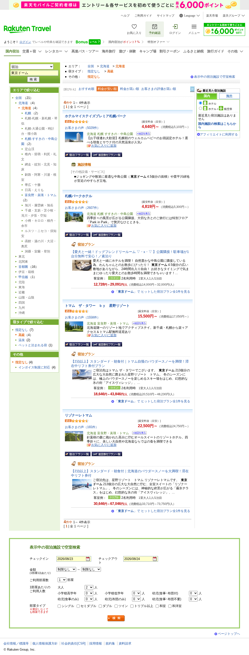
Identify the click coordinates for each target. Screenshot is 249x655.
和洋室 (177, 606)
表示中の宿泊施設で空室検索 (214, 76)
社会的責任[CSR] (73, 643)
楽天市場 (212, 15)
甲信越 (23, 277)
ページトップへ (229, 634)
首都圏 (23, 267)
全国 (91, 66)
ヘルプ (125, 15)
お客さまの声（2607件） (82, 208)
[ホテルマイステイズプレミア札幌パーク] (142, 134)
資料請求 (125, 643)
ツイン (123, 606)
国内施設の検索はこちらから (217, 125)
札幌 (28, 113)
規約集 (110, 643)
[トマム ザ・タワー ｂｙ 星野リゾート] (138, 324)
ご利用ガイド (143, 15)
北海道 (104, 66)
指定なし (94, 71)
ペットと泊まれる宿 (32, 345)
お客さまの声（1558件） (82, 317)
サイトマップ (165, 15)
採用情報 (95, 643)
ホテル (212, 103)
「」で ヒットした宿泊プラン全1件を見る (152, 291)
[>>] (192, 89)
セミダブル (88, 606)
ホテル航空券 (220, 108)
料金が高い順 (129, 89)
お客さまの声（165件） (81, 427)
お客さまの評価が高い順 (158, 89)
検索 (116, 618)
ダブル (107, 606)
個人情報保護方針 (45, 643)
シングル (68, 606)
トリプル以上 (143, 606)
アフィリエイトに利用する (219, 134)
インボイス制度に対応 (34, 367)
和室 (163, 606)
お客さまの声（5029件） (82, 128)
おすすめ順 (86, 89)
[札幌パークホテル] (142, 214)
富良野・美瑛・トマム (40, 195)
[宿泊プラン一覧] (77, 155)
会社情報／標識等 (16, 643)
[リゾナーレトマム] (138, 433)
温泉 (21, 340)
